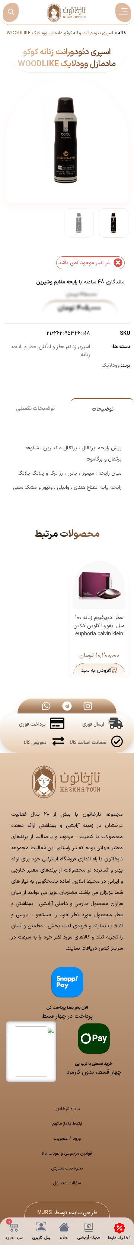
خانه (122, 33)
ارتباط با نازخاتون (67, 1123)
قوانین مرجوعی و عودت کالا (67, 1153)
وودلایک (110, 365)
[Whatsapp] (46, 706)
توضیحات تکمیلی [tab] (35, 409)
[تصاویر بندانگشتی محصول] (67, 123)
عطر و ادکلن (51, 347)
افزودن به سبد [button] (96, 670)
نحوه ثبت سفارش (67, 1168)
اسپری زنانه (78, 347)
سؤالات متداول (67, 1183)
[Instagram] (87, 706)
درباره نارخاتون (67, 1109)
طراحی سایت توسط (67, 1213)
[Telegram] (67, 706)
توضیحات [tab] (103, 409)
